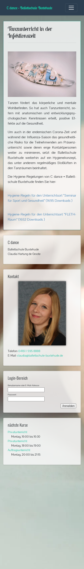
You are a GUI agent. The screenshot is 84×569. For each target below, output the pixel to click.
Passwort (12, 394)
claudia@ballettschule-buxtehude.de (40, 355)
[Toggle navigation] (71, 7)
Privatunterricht (17, 432)
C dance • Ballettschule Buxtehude (29, 8)
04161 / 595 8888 (29, 351)
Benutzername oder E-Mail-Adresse (23, 385)
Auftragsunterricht (19, 450)
